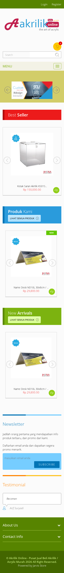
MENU (7, 66)
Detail (56, 190)
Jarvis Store (39, 565)
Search (58, 55)
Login (44, 4)
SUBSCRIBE (47, 464)
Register (56, 4)
